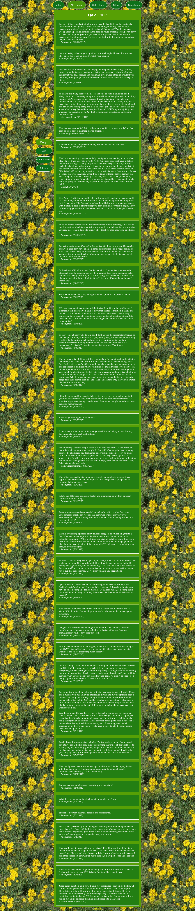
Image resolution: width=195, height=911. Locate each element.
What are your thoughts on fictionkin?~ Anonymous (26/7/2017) (77, 418)
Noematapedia (44, 159)
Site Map (97, 908)
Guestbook (134, 5)
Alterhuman (76, 5)
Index (58, 5)
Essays (44, 142)
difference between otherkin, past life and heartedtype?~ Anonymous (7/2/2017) (85, 814)
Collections (98, 5)
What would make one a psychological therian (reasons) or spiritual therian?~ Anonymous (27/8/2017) (95, 295)
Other (116, 5)
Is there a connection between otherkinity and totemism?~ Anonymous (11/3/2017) (86, 786)
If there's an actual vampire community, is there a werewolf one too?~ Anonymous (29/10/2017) (91, 145)
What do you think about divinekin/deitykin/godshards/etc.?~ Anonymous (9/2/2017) (87, 800)
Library (44, 168)
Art (44, 150)
